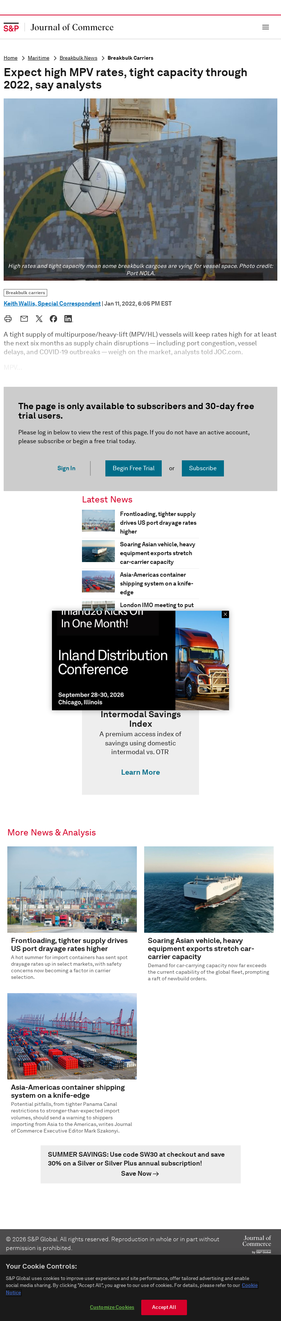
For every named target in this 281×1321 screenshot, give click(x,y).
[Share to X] (39, 318)
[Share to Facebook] (53, 318)
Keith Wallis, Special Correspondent (52, 303)
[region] (140, 1288)
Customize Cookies (112, 1307)
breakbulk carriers (130, 58)
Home (11, 58)
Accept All (164, 1307)
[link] (140, 745)
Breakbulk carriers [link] (25, 292)
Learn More (140, 772)
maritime (38, 58)
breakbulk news (78, 58)
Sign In (66, 468)
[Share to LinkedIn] (68, 318)
